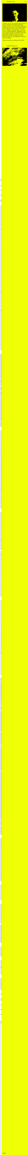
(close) (25, 1)
